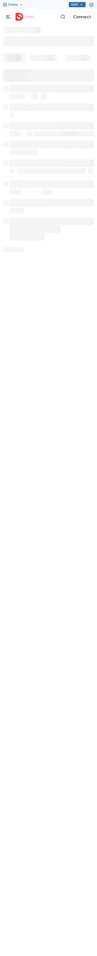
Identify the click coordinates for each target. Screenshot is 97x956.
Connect (82, 16)
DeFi (74, 4)
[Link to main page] (19, 17)
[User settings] (91, 4)
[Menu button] (8, 17)
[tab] (14, 58)
